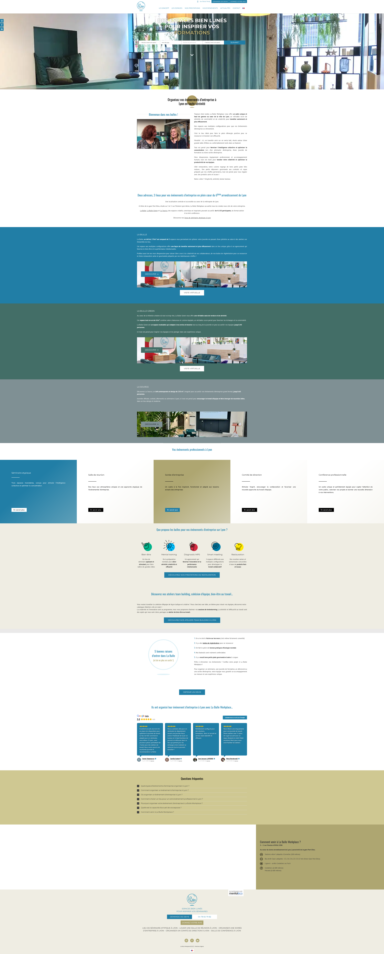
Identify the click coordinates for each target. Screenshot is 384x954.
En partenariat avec (235, 891)
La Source (163, 211)
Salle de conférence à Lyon (226, 931)
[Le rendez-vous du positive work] (192, 55)
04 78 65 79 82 (204, 917)
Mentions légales (199, 946)
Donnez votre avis (192, 923)
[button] (192, 786)
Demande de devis (179, 917)
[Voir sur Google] (139, 760)
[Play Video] (163, 133)
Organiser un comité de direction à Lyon (187, 931)
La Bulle (143, 211)
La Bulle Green (152, 211)
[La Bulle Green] (192, 424)
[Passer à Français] (192, 950)
